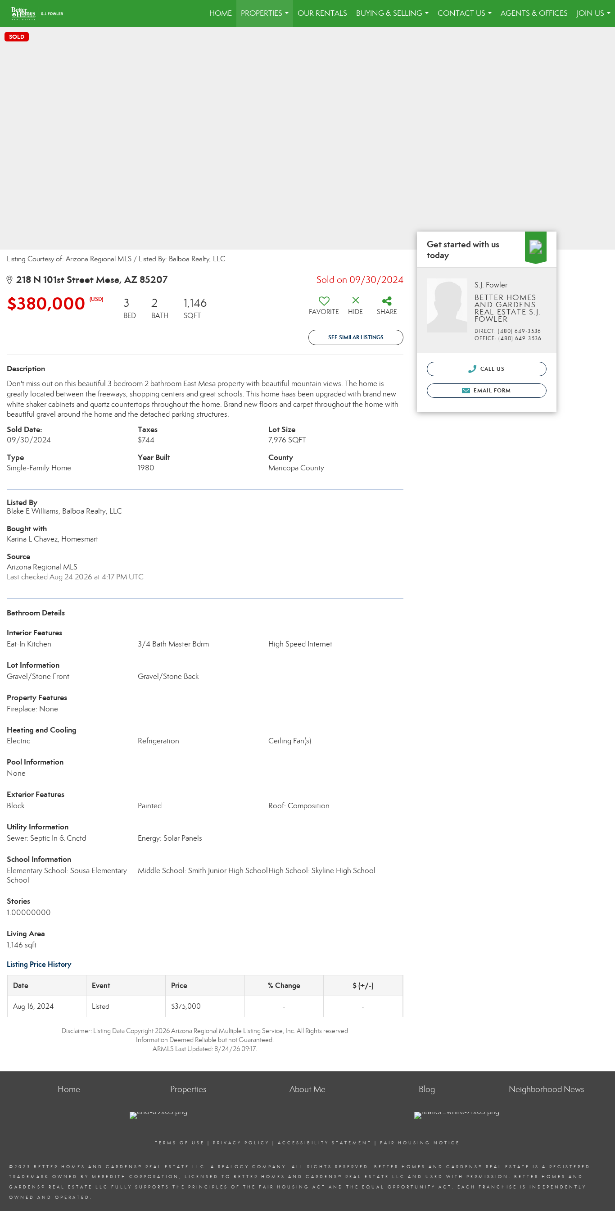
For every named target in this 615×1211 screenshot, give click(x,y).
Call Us (492, 368)
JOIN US (595, 18)
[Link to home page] (42, 13)
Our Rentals (322, 13)
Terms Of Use (180, 1143)
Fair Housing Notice (420, 1143)
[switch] (324, 309)
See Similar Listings (356, 337)
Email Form (491, 390)
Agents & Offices (534, 13)
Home (220, 13)
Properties (266, 18)
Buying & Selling (394, 18)
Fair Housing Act (292, 1187)
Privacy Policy (241, 1143)
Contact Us (466, 18)
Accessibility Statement (325, 1143)
